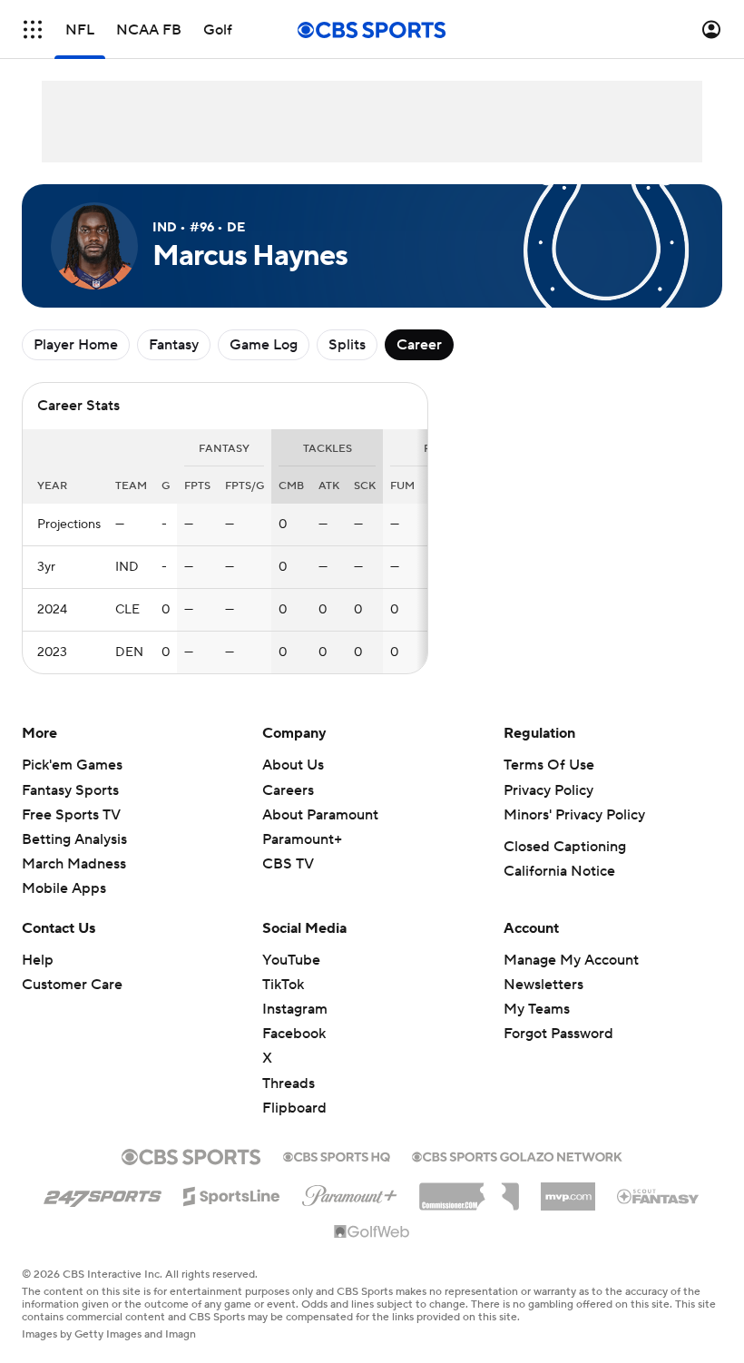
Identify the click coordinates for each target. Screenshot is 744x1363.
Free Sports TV (71, 815)
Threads (288, 1083)
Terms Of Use (549, 765)
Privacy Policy (548, 790)
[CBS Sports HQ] (336, 1155)
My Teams (537, 1009)
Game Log (264, 345)
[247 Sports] (103, 1193)
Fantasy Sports (70, 790)
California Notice (559, 871)
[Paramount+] (349, 1192)
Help (38, 960)
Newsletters (543, 985)
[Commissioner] (469, 1190)
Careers (288, 790)
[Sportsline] (231, 1193)
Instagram (295, 1009)
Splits (347, 345)
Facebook (294, 1034)
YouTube (291, 960)
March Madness (74, 864)
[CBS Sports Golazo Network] (517, 1155)
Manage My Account (571, 960)
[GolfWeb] (372, 1232)
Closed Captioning (565, 847)
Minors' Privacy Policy (574, 815)
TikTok (283, 985)
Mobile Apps (64, 888)
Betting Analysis (74, 839)
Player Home (76, 345)
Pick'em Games (72, 765)
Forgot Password (558, 1034)
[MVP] (568, 1190)
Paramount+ (302, 839)
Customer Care (72, 985)
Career (419, 345)
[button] (32, 29)
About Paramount (320, 815)
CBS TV (288, 864)
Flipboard (294, 1108)
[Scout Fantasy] (658, 1195)
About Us (293, 765)
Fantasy (174, 345)
